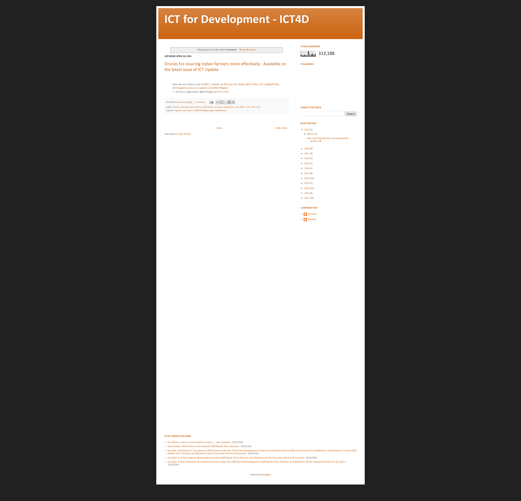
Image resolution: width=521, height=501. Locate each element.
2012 (307, 198)
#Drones (229, 84)
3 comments (200, 102)
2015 (307, 183)
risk (237, 107)
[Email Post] (211, 102)
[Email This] (218, 102)
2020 (307, 158)
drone (191, 107)
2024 (307, 130)
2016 (307, 178)
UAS (253, 107)
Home (219, 128)
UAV (258, 107)
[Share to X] (225, 102)
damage (184, 107)
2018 (307, 168)
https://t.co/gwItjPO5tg (266, 84)
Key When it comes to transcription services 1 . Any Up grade (198, 442)
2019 (307, 163)
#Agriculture (245, 84)
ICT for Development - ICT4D (236, 20)
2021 (307, 153)
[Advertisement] (226, 120)
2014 (307, 188)
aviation (176, 107)
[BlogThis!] (222, 102)
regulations (229, 107)
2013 (307, 193)
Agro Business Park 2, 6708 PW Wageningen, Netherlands (200, 110)
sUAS (248, 107)
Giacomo (179, 102)
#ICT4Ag (177, 88)
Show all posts (247, 49)
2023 (307, 149)
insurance (218, 107)
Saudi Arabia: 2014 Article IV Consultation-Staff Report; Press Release (203, 446)
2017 (307, 173)
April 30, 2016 (221, 92)
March (310, 134)
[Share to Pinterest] (233, 102)
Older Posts (281, 128)
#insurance (188, 88)
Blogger (266, 475)
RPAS (242, 107)
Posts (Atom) (184, 134)
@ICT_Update (212, 84)
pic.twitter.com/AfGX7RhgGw (212, 88)
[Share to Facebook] (229, 102)
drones (198, 107)
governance (207, 107)
